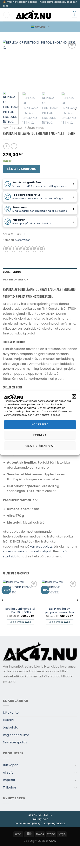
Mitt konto (11, 712)
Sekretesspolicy (15, 742)
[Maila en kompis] (27, 249)
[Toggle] (75, 765)
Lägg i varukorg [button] (20, 622)
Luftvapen (10, 765)
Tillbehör (9, 787)
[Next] (70, 65)
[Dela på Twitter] (20, 249)
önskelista (10, 727)
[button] (74, 396)
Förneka (39, 435)
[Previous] (9, 65)
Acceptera (40, 424)
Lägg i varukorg (22, 169)
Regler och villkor (16, 735)
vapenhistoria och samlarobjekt (27, 551)
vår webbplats (41, 546)
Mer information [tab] (16, 279)
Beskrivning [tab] (12, 271)
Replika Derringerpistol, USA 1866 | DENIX (20, 610)
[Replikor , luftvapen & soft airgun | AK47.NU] (33, 14)
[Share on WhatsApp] (6, 249)
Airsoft (8, 772)
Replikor (17, 128)
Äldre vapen (35, 128)
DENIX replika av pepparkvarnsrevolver (59, 610)
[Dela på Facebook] (13, 249)
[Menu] (6, 15)
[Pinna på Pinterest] (34, 249)
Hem (5, 128)
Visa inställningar (40, 446)
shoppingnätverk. (54, 823)
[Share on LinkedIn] (41, 249)
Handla (8, 720)
